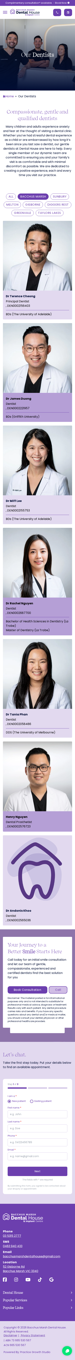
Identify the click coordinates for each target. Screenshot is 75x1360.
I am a (12, 1096)
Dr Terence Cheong (20, 296)
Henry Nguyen (16, 817)
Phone (12, 1135)
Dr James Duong (18, 399)
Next (37, 1171)
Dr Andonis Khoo (18, 911)
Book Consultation (27, 990)
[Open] (5, 12)
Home (9, 96)
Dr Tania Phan (17, 714)
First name (14, 1107)
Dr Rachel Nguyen (19, 603)
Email (12, 1149)
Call (58, 990)
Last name (14, 1121)
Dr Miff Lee (14, 501)
